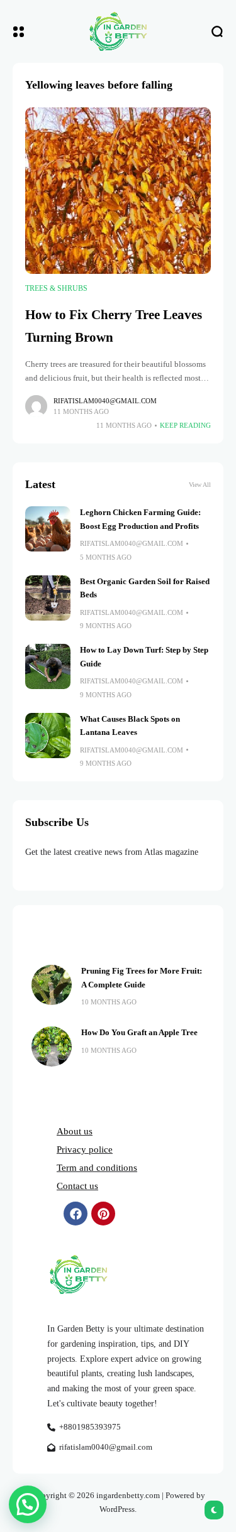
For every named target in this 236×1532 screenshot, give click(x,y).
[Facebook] (75, 1213)
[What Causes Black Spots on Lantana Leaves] (47, 735)
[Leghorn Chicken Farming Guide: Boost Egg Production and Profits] (47, 528)
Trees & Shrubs (56, 288)
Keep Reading (185, 425)
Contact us (77, 1186)
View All (200, 484)
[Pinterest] (103, 1213)
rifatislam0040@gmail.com (105, 401)
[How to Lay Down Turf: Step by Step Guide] (47, 666)
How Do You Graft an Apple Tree (139, 1032)
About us (75, 1131)
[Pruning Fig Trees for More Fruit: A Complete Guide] (51, 985)
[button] (28, 1504)
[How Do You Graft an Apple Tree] (51, 1046)
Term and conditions (97, 1168)
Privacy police (85, 1149)
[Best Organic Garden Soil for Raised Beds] (47, 598)
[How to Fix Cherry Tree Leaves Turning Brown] (118, 190)
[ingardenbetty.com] (118, 31)
